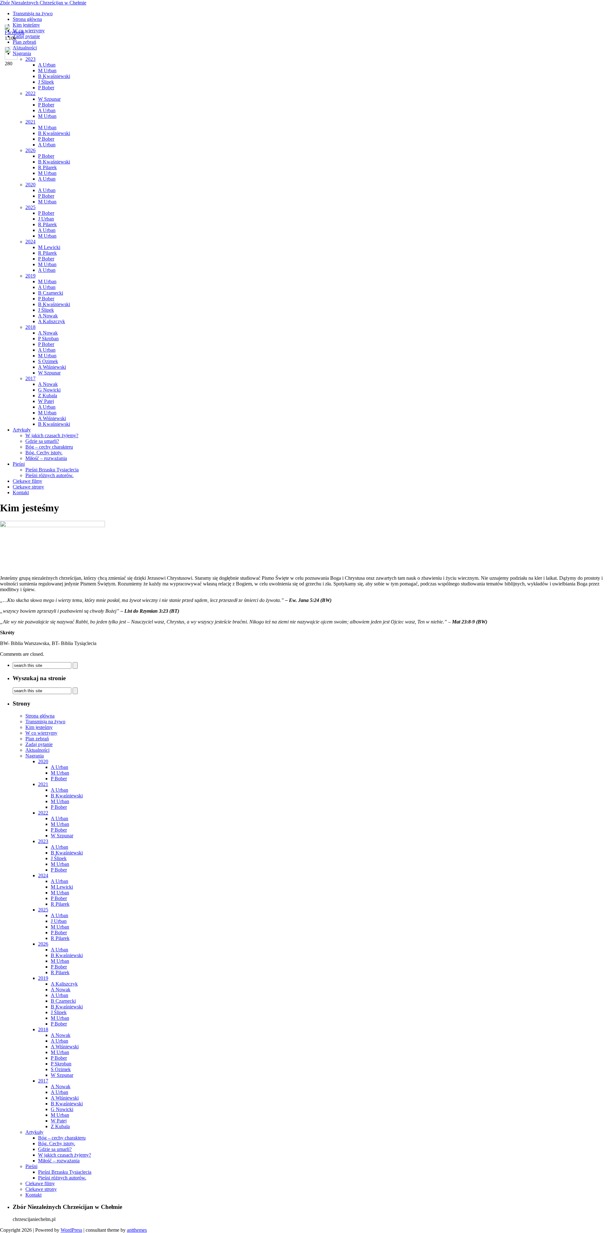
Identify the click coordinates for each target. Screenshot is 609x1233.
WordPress (71, 1230)
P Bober (46, 87)
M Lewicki (49, 247)
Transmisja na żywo (33, 13)
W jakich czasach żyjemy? (51, 435)
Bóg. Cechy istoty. (43, 452)
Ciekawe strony (28, 486)
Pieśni (19, 464)
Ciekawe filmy (27, 481)
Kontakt (21, 492)
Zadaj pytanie (39, 744)
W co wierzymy (41, 733)
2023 (43, 841)
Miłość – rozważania (46, 458)
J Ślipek (46, 82)
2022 (30, 93)
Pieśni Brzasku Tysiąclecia (52, 469)
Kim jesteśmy (39, 727)
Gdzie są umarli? (42, 441)
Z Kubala (47, 395)
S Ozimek (48, 361)
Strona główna (27, 19)
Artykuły (22, 429)
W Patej (46, 401)
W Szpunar (49, 99)
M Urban (47, 70)
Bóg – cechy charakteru (49, 447)
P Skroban (48, 338)
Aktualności (37, 750)
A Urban (47, 110)
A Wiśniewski (52, 367)
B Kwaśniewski (54, 76)
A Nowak (48, 315)
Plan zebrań (37, 738)
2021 (30, 122)
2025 (30, 207)
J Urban (46, 218)
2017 (30, 378)
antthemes (137, 1230)
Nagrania (34, 755)
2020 (30, 184)
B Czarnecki (50, 293)
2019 (30, 275)
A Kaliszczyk (51, 321)
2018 (30, 327)
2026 (30, 150)
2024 (30, 241)
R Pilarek (47, 167)
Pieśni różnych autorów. (49, 475)
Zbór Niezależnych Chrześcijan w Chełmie (43, 2)
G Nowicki (49, 390)
